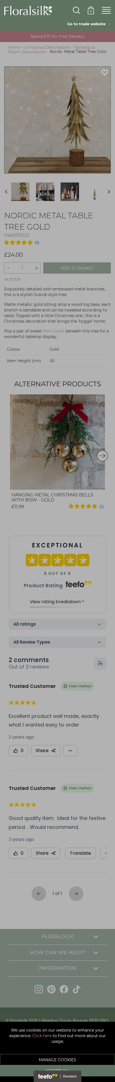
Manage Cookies (57, 1059)
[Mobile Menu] (106, 10)
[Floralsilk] (28, 10)
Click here (42, 1035)
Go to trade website (87, 24)
